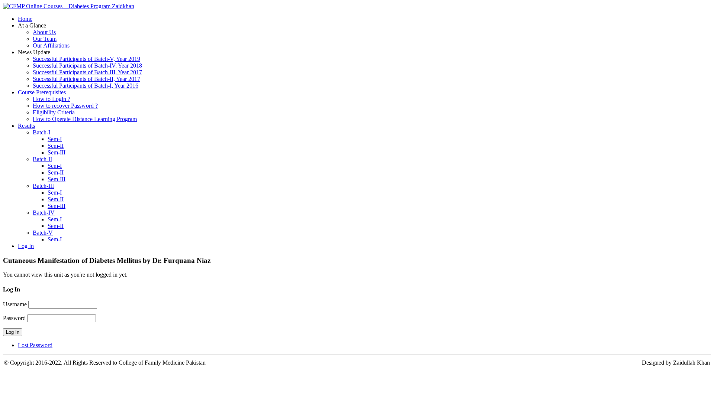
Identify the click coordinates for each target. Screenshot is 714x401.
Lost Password (35, 345)
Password (14, 318)
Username (15, 304)
